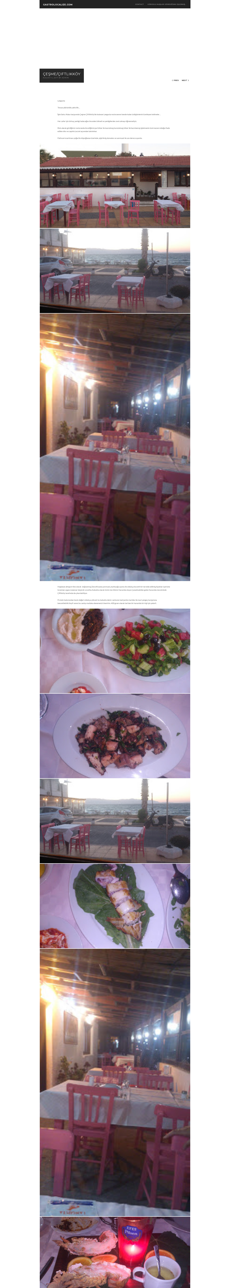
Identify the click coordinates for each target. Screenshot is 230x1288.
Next (184, 80)
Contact (139, 4)
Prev (176, 80)
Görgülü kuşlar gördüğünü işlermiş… (167, 4)
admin (65, 78)
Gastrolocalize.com (58, 4)
